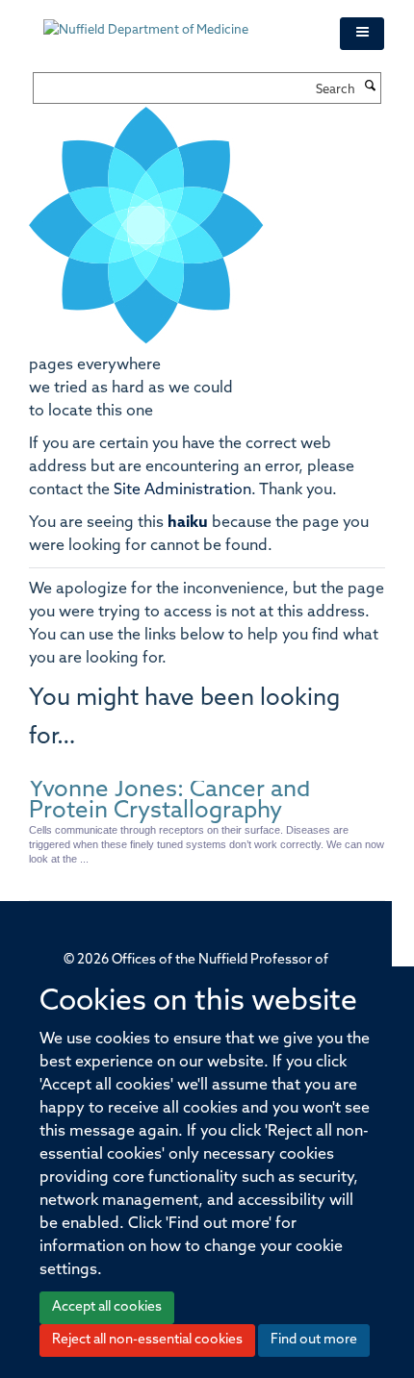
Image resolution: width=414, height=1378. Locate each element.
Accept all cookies (107, 1307)
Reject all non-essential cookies (147, 1340)
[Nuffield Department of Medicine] (177, 21)
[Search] (370, 87)
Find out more (314, 1340)
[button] (362, 33)
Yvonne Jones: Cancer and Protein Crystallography (169, 801)
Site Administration (182, 490)
